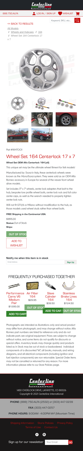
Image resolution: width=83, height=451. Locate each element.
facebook (37, 434)
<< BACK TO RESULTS (20, 23)
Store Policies (46, 423)
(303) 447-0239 (63, 402)
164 (40, 32)
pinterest (47, 434)
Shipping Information (22, 423)
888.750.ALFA (10, 13)
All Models (13, 28)
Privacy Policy (65, 423)
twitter (40, 434)
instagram (44, 434)
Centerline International (41, 6)
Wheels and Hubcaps (22, 32)
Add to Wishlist (16, 243)
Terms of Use (33, 427)
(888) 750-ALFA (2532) (34, 402)
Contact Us (51, 427)
